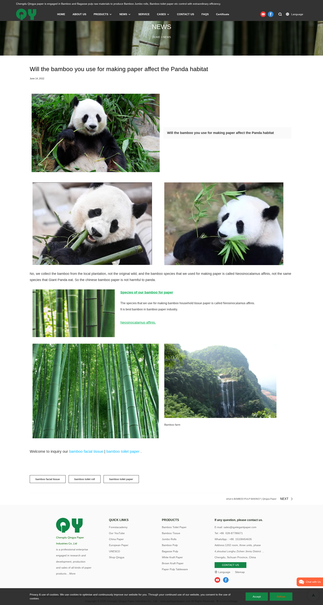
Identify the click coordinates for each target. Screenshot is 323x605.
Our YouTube (117, 533)
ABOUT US (79, 14)
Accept (257, 596)
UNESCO (114, 551)
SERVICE (144, 14)
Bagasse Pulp (170, 551)
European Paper (118, 545)
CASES (161, 14)
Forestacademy (118, 527)
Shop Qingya (116, 557)
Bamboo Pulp (170, 545)
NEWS (123, 14)
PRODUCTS (101, 14)
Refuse (281, 596)
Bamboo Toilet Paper (174, 527)
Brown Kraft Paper (173, 563)
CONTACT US (185, 14)
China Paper (116, 539)
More (72, 573)
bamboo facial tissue (86, 451)
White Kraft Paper (172, 557)
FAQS (205, 14)
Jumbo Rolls (169, 539)
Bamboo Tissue (171, 533)
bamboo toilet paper (122, 451)
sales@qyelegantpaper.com (240, 527)
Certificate (222, 14)
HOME (61, 14)
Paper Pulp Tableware (175, 569)
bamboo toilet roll (84, 479)
